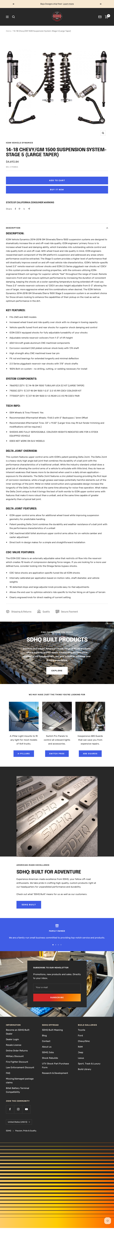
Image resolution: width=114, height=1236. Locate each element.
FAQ (8, 1073)
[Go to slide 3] (58, 944)
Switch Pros (57, 754)
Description (13, 228)
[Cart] (106, 16)
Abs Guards (90, 754)
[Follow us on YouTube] (26, 1109)
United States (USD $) (17, 1122)
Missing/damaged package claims (20, 1080)
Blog (44, 1035)
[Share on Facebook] (15, 209)
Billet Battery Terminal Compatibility (17, 1090)
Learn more (68, 4)
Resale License (13, 1045)
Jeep (80, 1052)
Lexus (81, 1058)
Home (8, 31)
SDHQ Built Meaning (52, 1030)
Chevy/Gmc (84, 1041)
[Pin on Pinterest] (19, 209)
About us (47, 1046)
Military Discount (15, 1056)
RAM (80, 1046)
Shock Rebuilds (50, 1058)
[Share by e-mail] (29, 209)
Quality (46, 611)
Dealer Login (12, 1039)
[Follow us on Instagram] (18, 1109)
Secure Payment (69, 611)
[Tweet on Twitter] (24, 209)
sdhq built (29, 905)
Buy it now (57, 189)
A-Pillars (24, 754)
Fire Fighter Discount (17, 1062)
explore (57, 671)
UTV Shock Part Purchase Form (55, 1065)
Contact (46, 1041)
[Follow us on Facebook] (10, 1109)
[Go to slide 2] (55, 944)
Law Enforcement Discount (20, 1067)
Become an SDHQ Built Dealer (17, 1032)
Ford (80, 1035)
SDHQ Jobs (48, 1052)
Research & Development (55, 1073)
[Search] (13, 17)
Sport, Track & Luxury (89, 1063)
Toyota (81, 1030)
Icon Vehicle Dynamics (19, 143)
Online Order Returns (17, 1050)
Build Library (84, 1069)
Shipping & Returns (21, 611)
